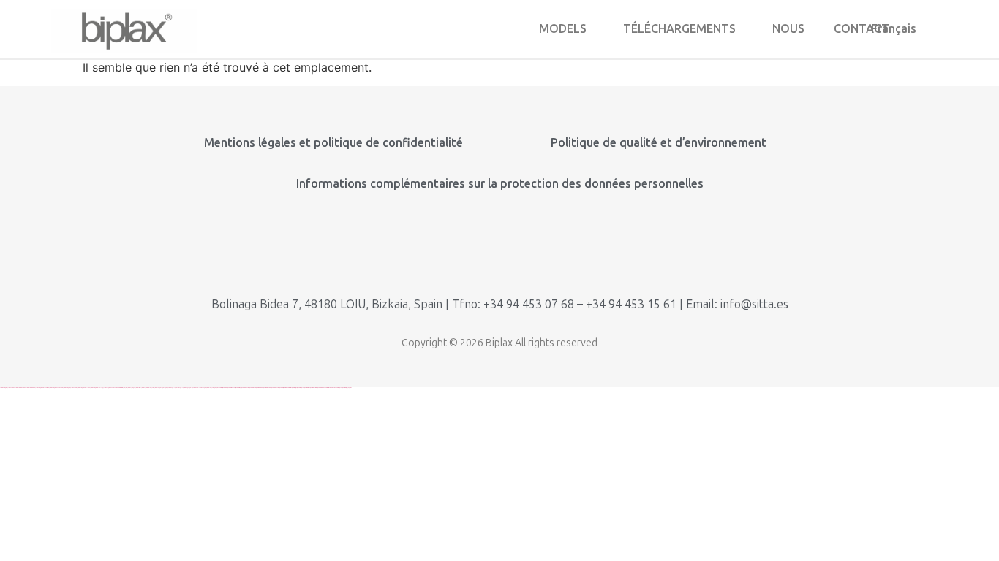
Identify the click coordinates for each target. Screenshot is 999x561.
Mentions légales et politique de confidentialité (333, 143)
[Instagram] (500, 250)
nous (788, 29)
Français (893, 29)
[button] (566, 29)
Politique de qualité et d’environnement (658, 143)
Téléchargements (679, 29)
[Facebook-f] (547, 250)
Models (563, 29)
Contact (861, 29)
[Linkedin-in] (452, 250)
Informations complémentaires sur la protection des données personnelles (500, 184)
